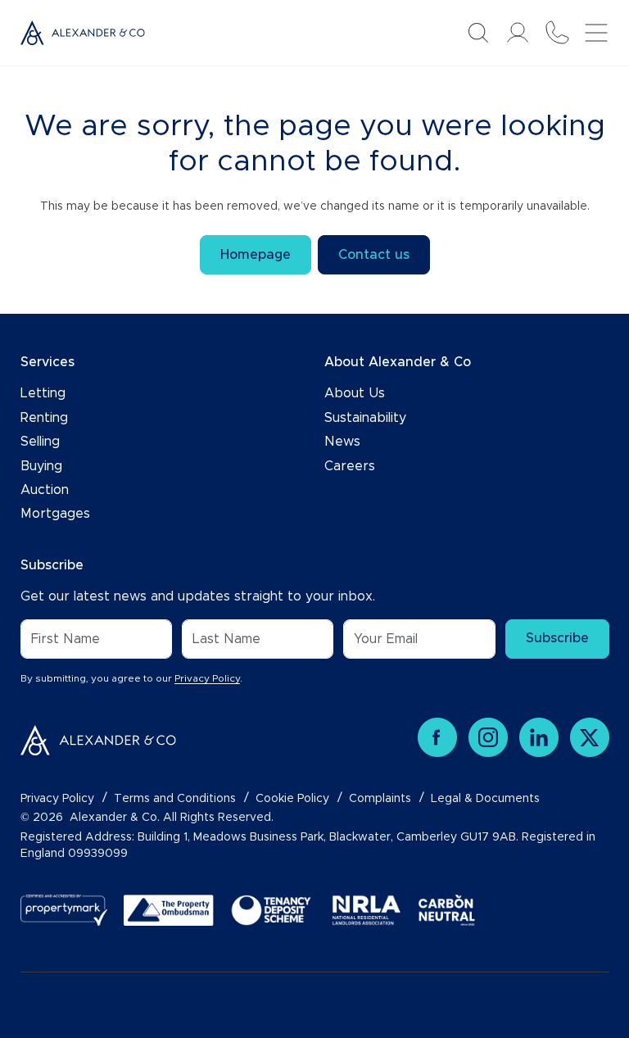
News (342, 441)
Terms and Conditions (175, 799)
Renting (44, 417)
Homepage (255, 254)
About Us (354, 393)
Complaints (380, 799)
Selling (40, 441)
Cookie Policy (292, 799)
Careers (349, 466)
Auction (44, 489)
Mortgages (55, 513)
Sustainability (365, 417)
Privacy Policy (207, 678)
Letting (43, 393)
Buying (41, 466)
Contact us (374, 254)
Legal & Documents (485, 799)
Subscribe (557, 638)
